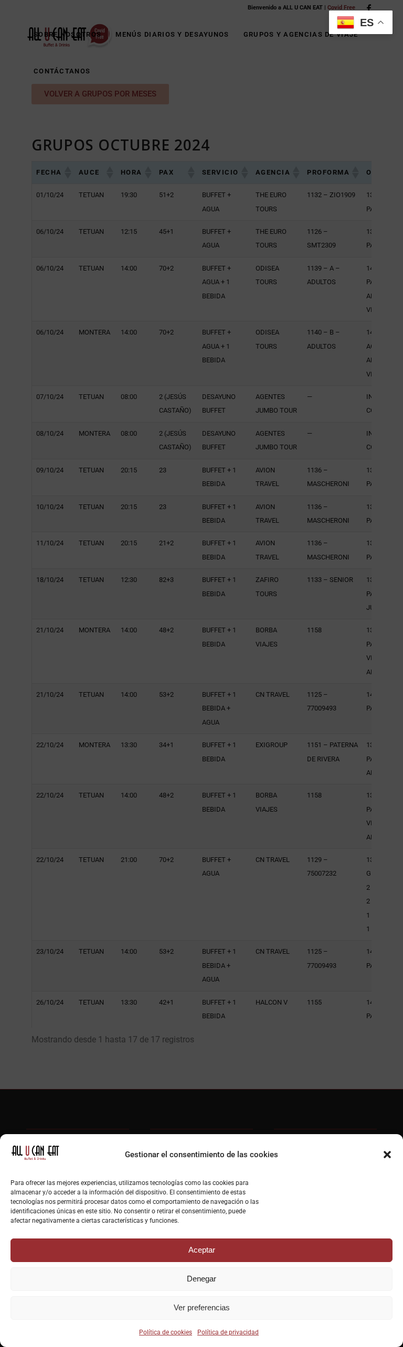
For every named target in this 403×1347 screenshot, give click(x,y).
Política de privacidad (228, 1332)
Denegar (201, 1278)
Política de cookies (165, 1332)
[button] (387, 1154)
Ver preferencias (202, 1307)
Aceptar (201, 1249)
